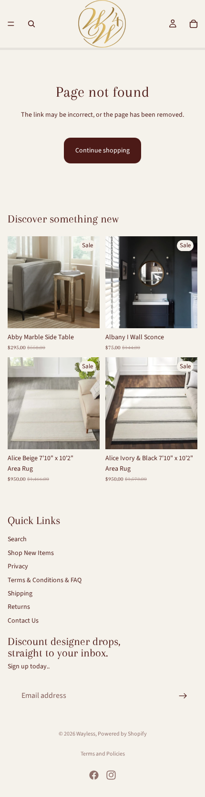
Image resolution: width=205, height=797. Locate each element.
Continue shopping (102, 150)
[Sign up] (183, 696)
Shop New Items (31, 552)
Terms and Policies (103, 754)
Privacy (18, 566)
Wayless (85, 734)
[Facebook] (94, 775)
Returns (19, 607)
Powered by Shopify (122, 734)
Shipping (20, 593)
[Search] (31, 23)
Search (17, 539)
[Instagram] (111, 775)
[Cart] (193, 23)
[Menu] (11, 24)
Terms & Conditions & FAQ (45, 580)
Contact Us (23, 620)
